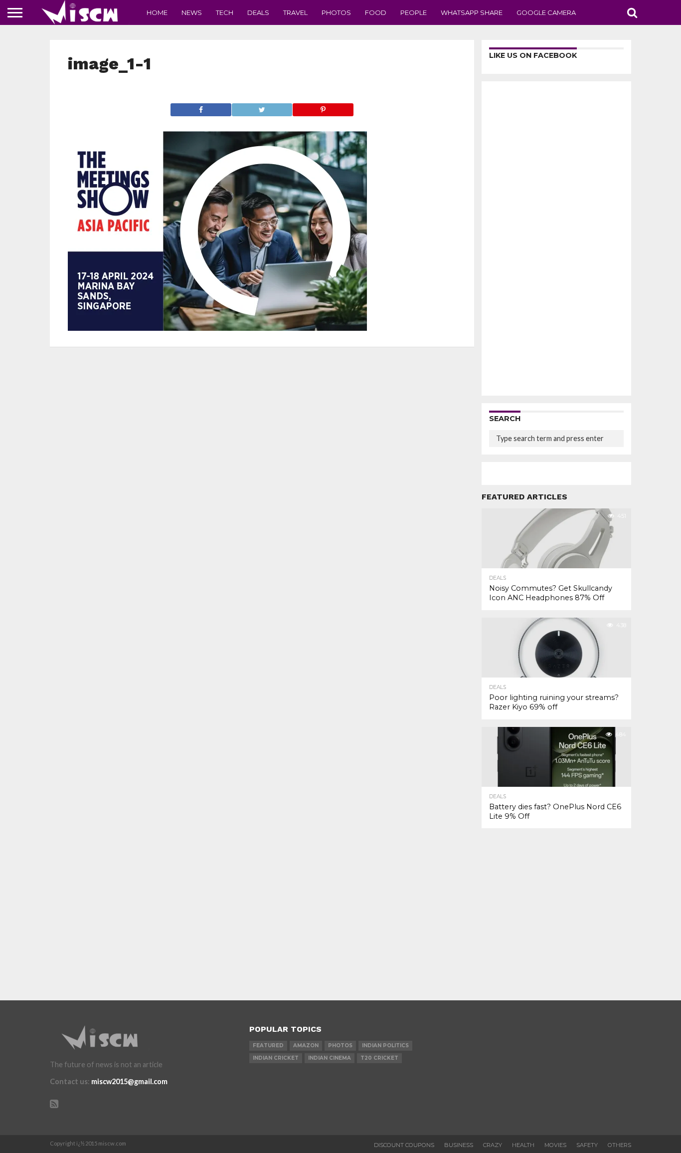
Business (458, 1145)
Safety (587, 1145)
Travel (295, 12)
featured (268, 1045)
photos (340, 1045)
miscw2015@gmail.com (129, 1081)
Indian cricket (276, 1058)
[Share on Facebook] (200, 107)
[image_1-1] (217, 327)
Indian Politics (385, 1045)
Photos (336, 12)
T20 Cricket (379, 1058)
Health (523, 1145)
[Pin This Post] (322, 107)
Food (375, 12)
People (413, 12)
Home (157, 12)
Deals (258, 12)
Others (619, 1145)
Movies (555, 1145)
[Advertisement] (556, 238)
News (191, 12)
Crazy (492, 1145)
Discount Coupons (404, 1145)
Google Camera (546, 12)
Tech (224, 12)
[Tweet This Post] (261, 107)
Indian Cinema (329, 1058)
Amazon (306, 1045)
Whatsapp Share (472, 12)
